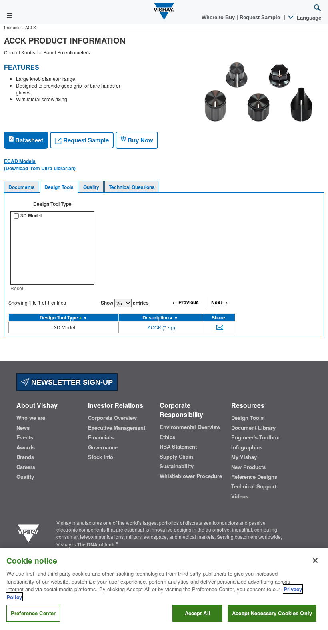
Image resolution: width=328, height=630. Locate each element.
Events (24, 437)
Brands (25, 457)
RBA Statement (178, 446)
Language (308, 18)
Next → (219, 302)
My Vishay (244, 457)
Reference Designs (254, 476)
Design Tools (59, 187)
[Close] (315, 560)
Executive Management (116, 427)
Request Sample (85, 140)
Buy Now (139, 140)
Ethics (167, 437)
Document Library (253, 427)
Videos (239, 496)
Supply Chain (176, 456)
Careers (25, 467)
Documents (21, 187)
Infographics (246, 447)
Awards (25, 447)
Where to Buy (219, 17)
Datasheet (28, 140)
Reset (16, 288)
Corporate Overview (112, 417)
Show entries (125, 302)
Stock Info (100, 457)
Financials (101, 437)
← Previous (185, 302)
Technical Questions (132, 187)
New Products (248, 467)
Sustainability (177, 466)
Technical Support (253, 486)
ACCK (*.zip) (161, 327)
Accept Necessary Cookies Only (272, 613)
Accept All (197, 613)
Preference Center (33, 613)
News (23, 427)
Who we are (30, 417)
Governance (103, 447)
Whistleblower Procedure (191, 476)
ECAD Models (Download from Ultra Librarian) (40, 165)
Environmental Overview (190, 427)
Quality (91, 187)
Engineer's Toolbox (255, 437)
